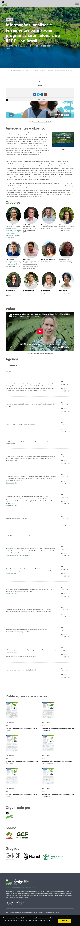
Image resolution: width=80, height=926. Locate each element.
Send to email (41, 100)
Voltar (40, 85)
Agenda (63, 149)
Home (7, 70)
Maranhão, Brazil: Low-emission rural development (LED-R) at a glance (22, 762)
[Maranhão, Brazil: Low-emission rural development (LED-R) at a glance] (22, 744)
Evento (9, 20)
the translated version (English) (42, 122)
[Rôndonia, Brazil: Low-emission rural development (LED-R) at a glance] (58, 777)
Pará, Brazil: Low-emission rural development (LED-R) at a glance (21, 795)
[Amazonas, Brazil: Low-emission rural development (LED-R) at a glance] (58, 711)
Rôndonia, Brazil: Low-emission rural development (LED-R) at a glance (58, 795)
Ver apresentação (11, 483)
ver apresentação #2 (25, 555)
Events (13, 70)
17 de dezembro (13, 365)
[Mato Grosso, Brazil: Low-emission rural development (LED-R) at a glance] (58, 744)
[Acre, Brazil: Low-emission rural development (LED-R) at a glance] (22, 711)
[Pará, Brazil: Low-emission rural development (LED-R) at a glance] (22, 777)
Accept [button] (64, 920)
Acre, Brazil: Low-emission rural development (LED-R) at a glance (21, 729)
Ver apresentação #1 (12, 555)
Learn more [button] (7, 923)
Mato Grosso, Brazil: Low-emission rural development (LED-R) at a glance (57, 762)
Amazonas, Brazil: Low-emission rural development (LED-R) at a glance (58, 729)
